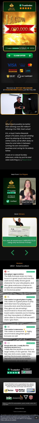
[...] (14, 162)
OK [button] (36, 417)
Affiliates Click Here (19, 408)
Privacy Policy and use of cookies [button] (16, 419)
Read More (15, 162)
